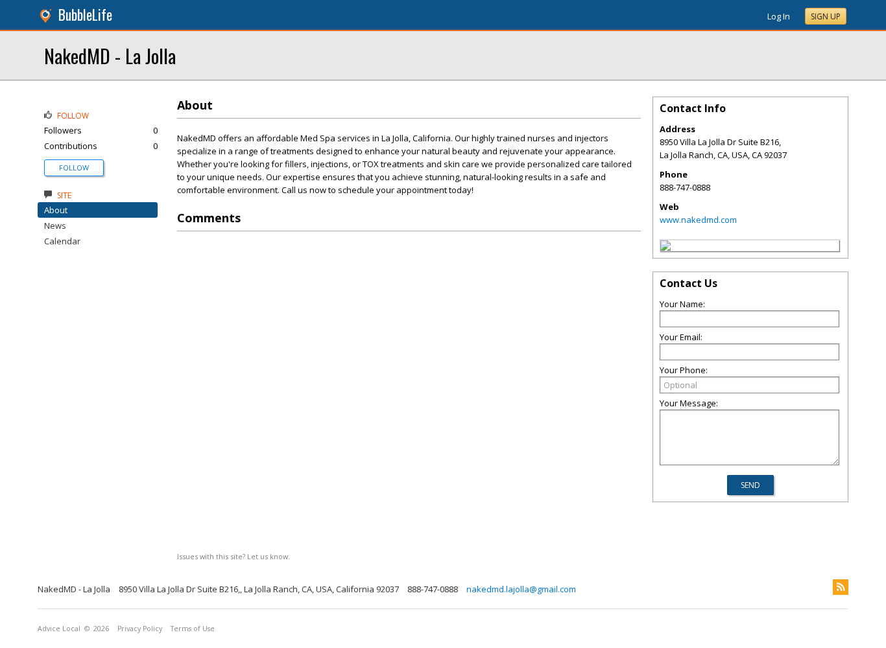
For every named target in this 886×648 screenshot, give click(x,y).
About (55, 210)
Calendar (62, 241)
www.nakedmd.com (698, 220)
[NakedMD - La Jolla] (665, 247)
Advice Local (59, 628)
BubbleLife (85, 15)
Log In (778, 16)
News (55, 225)
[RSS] (840, 587)
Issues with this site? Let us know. (233, 556)
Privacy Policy (139, 628)
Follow (74, 167)
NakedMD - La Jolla (110, 55)
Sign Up (826, 16)
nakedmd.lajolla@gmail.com (521, 589)
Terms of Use (193, 628)
